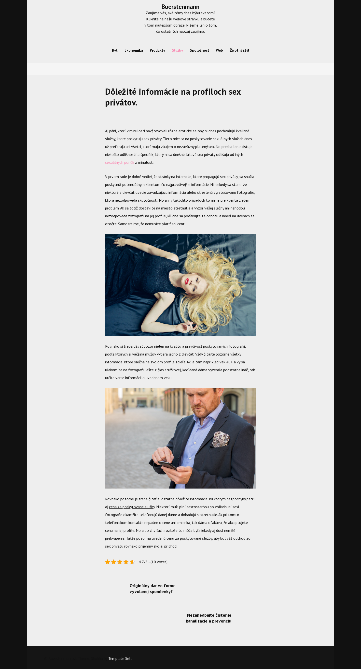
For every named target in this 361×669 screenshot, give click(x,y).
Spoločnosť (199, 50)
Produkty (157, 50)
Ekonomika (134, 50)
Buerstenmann (180, 7)
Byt (115, 50)
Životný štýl (239, 50)
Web (219, 50)
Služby (177, 50)
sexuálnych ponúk (119, 162)
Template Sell (120, 658)
